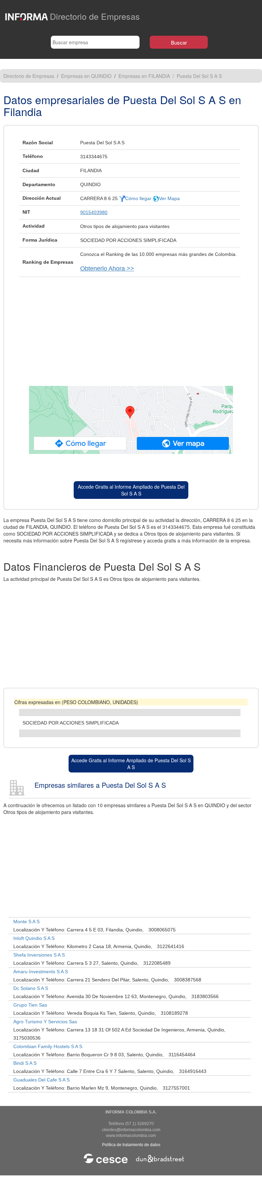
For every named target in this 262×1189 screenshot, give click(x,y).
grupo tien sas (30, 1005)
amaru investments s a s (40, 971)
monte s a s (26, 921)
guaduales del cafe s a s (41, 1079)
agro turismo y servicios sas (45, 1021)
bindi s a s (25, 1063)
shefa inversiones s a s (39, 955)
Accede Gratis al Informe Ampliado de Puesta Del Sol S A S (131, 490)
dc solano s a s (30, 988)
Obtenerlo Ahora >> (107, 268)
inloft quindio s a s (34, 938)
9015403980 (93, 212)
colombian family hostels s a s (47, 1046)
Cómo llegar (139, 198)
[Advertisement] (131, 328)
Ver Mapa (169, 198)
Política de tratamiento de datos (131, 1144)
